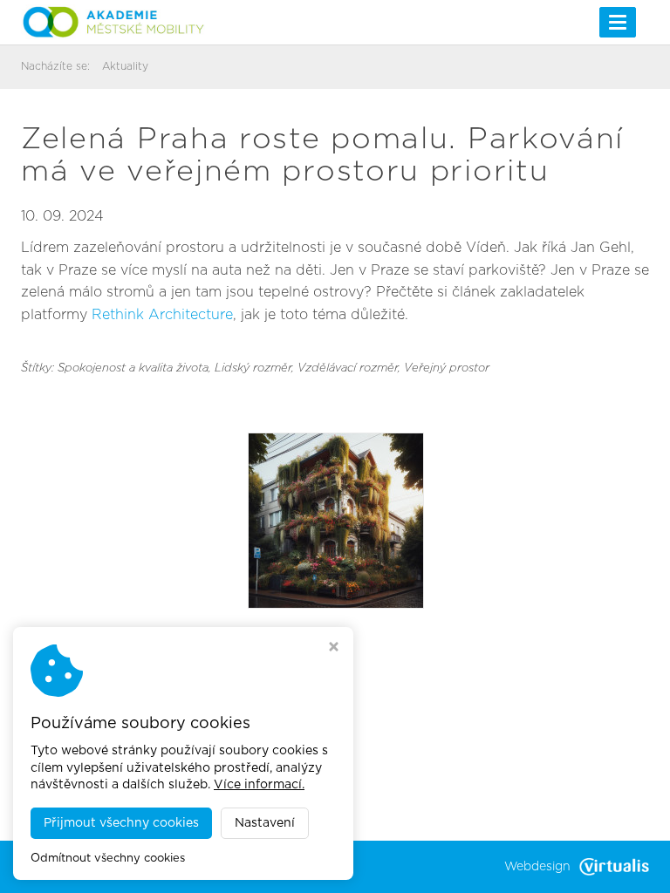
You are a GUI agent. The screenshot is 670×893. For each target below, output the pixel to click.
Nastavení (265, 823)
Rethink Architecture (162, 315)
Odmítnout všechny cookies (108, 858)
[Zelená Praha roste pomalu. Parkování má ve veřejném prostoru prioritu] (336, 520)
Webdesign (537, 867)
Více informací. (259, 785)
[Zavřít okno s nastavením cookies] (334, 649)
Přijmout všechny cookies (121, 823)
